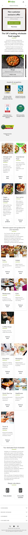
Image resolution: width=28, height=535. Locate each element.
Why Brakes (14, 27)
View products (7, 220)
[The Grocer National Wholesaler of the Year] (7, 89)
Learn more (7, 177)
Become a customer (14, 23)
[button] (14, 508)
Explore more (20, 177)
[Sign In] (23, 2)
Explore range (13, 74)
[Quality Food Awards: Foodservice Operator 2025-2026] (20, 89)
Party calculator (7, 496)
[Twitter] (10, 526)
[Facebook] (14, 526)
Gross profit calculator (20, 496)
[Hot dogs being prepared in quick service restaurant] (7, 384)
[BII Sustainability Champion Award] (20, 108)
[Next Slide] (26, 5)
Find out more (20, 220)
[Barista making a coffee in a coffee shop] (7, 318)
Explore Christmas (14, 5)
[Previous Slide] (2, 5)
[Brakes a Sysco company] (11, 2)
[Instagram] (18, 526)
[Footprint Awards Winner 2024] (7, 127)
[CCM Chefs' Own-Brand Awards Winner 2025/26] (7, 108)
